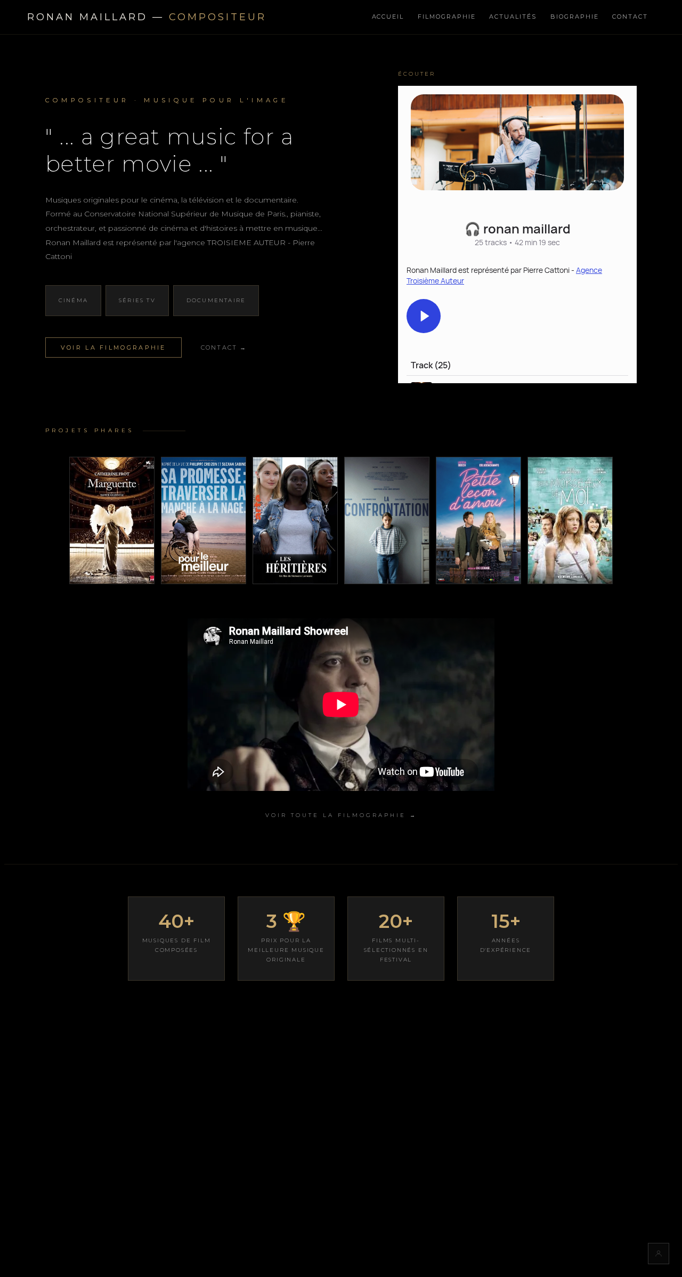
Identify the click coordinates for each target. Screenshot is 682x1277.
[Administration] (658, 1253)
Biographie (574, 16)
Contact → (224, 347)
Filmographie (447, 16)
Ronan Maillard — (146, 17)
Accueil (388, 16)
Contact (630, 16)
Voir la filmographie (113, 347)
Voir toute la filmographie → (341, 815)
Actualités (513, 16)
